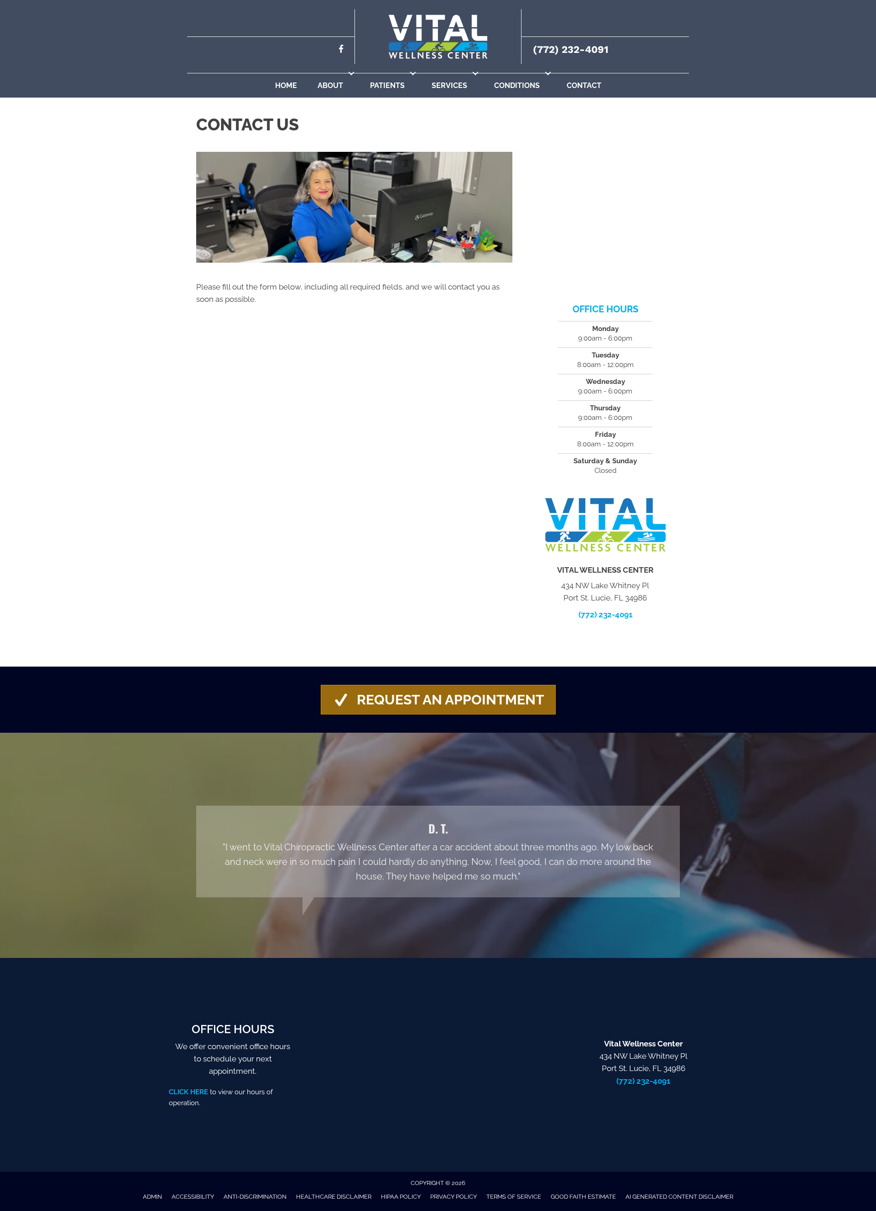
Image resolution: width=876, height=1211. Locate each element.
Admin (152, 1196)
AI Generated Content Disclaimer (679, 1196)
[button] (351, 73)
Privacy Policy (453, 1196)
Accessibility (193, 1196)
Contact (584, 85)
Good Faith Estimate (583, 1196)
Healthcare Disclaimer (333, 1196)
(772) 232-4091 (570, 49)
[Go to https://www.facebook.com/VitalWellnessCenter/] (341, 50)
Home (286, 85)
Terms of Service (513, 1196)
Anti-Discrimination (255, 1196)
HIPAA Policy (401, 1196)
